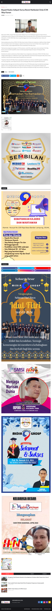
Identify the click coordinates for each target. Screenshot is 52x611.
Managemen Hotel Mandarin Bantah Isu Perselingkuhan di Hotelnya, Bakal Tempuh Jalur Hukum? (28, 577)
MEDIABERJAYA (7, 609)
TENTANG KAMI (47, 609)
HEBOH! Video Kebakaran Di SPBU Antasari (17, 588)
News (6, 7)
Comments (44, 573)
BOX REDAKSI (27, 609)
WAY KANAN (11, 71)
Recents (32, 573)
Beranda (2, 7)
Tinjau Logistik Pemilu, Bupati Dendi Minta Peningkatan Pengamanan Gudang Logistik (26, 583)
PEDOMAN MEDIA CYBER (37, 609)
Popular (7, 573)
